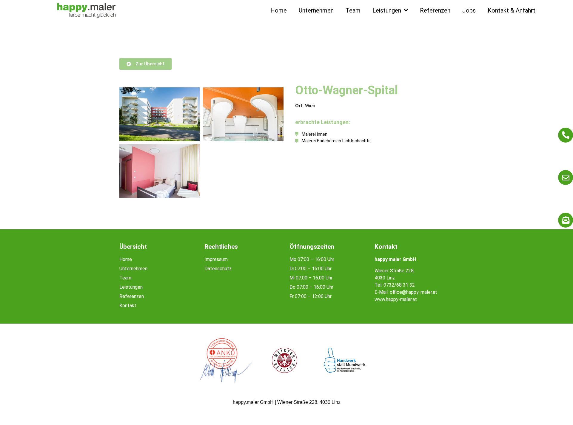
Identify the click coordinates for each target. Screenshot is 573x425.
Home (278, 10)
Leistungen (386, 10)
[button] (13, 412)
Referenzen (435, 10)
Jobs (469, 10)
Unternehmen (316, 10)
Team (353, 10)
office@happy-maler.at (413, 292)
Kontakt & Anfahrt (511, 10)
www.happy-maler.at (396, 299)
